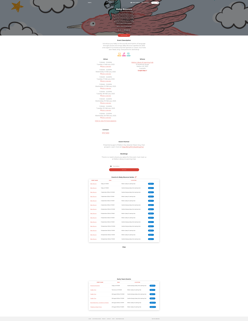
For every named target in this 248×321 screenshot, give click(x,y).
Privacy (104, 318)
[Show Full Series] (135, 177)
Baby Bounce (93, 183)
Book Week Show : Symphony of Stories (99, 302)
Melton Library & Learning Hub (142, 62)
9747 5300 (105, 133)
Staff (113, 318)
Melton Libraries (156, 318)
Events (89, 2)
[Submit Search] (158, 3)
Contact (109, 318)
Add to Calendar (106, 66)
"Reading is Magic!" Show (96, 307)
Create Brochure (120, 318)
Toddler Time (93, 289)
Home (89, 318)
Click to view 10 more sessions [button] (124, 23)
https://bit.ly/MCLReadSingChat (133, 147)
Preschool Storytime (95, 285)
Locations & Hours (96, 318)
